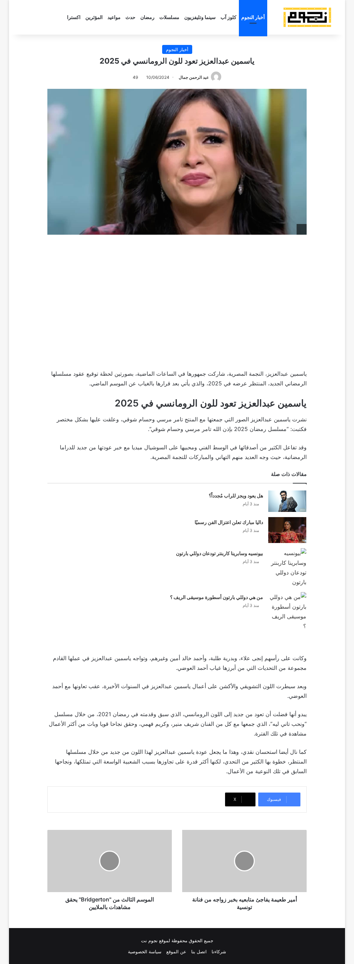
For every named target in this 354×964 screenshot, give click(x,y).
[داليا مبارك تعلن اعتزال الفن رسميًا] (287, 530)
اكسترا (74, 17)
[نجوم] (307, 17)
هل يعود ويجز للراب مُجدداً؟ (236, 495)
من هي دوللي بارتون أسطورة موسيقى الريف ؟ (216, 597)
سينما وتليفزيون (200, 17)
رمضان (147, 17)
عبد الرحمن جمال (194, 77)
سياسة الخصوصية (144, 951)
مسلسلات (169, 17)
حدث (130, 17)
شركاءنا (219, 951)
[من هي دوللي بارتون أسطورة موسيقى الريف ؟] (287, 611)
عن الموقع (176, 951)
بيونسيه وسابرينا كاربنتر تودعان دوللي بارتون (219, 553)
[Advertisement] (177, 300)
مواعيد (114, 17)
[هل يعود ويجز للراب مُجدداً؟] (287, 501)
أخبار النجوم (253, 17)
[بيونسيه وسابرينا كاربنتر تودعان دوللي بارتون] (287, 567)
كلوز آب (228, 17)
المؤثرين (94, 17)
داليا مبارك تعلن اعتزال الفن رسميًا (229, 522)
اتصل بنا (199, 951)
